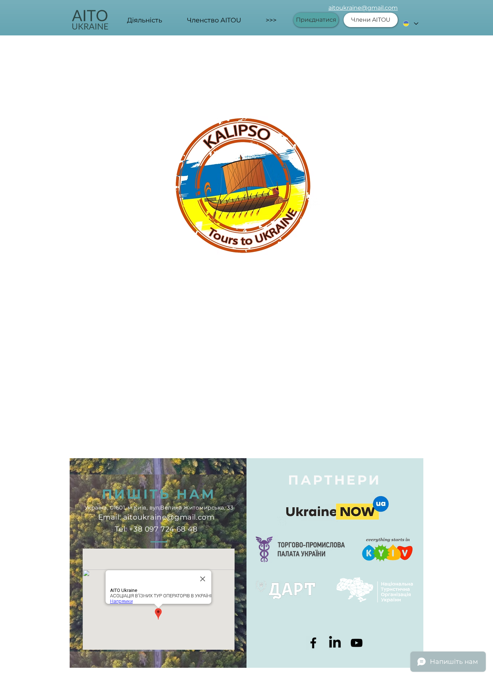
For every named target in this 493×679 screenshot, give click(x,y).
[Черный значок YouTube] (356, 643)
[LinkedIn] (335, 643)
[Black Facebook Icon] (313, 643)
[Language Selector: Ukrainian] (410, 23)
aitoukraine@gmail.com (363, 7)
